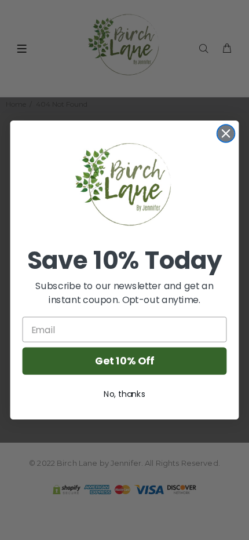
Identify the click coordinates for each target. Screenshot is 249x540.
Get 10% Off (124, 361)
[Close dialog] (226, 134)
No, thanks (124, 394)
